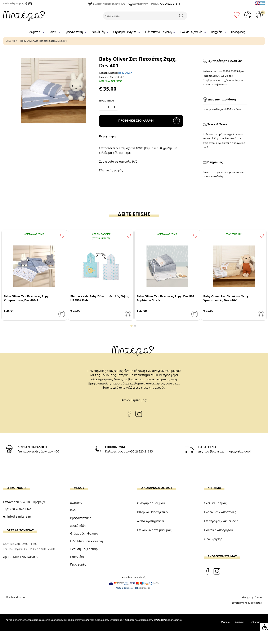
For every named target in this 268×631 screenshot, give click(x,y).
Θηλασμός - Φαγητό (124, 32)
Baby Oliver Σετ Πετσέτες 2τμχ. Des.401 (43, 40)
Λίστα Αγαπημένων (150, 521)
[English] (257, 3)
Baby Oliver (125, 73)
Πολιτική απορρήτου (171, 620)
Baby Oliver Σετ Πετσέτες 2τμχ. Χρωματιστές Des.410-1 (226, 298)
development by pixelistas (247, 602)
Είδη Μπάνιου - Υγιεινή (158, 32)
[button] (131, 326)
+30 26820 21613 (170, 3)
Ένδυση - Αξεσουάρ (191, 32)
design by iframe (252, 597)
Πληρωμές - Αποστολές (220, 512)
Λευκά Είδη (97, 32)
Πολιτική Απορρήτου (218, 530)
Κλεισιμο (225, 622)
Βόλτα (52, 32)
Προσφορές (238, 32)
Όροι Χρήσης (213, 539)
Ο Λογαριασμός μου (151, 503)
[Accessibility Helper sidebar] (264, 627)
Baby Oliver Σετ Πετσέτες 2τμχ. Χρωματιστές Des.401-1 (26, 298)
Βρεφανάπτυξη (74, 32)
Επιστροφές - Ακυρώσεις (221, 521)
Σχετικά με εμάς (215, 503)
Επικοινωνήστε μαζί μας (154, 530)
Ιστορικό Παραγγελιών (152, 512)
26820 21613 (230, 71)
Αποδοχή (239, 622)
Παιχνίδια (216, 32)
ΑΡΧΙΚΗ (10, 40)
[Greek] (262, 3)
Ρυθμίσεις (255, 622)
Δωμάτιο (34, 32)
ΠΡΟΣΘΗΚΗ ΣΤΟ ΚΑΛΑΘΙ (136, 120)
